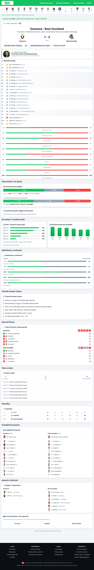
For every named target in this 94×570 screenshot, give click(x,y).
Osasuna (17, 523)
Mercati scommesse (62, 3)
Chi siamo (12, 549)
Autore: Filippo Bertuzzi (82, 557)
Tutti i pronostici (78, 3)
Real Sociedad (76, 523)
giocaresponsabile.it (37, 565)
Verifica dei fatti (35, 549)
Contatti (12, 557)
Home (3, 15)
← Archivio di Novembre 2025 (42, 531)
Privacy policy (58, 552)
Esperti (89, 3)
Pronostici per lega (46, 3)
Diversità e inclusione (35, 554)
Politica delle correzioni (35, 552)
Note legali (58, 549)
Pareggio (47, 523)
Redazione (12, 552)
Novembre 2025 (15, 15)
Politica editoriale (12, 554)
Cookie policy (58, 554)
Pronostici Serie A (81, 552)
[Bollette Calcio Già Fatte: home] (7, 3)
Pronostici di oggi (55, 531)
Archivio (8, 15)
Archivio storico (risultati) (82, 554)
